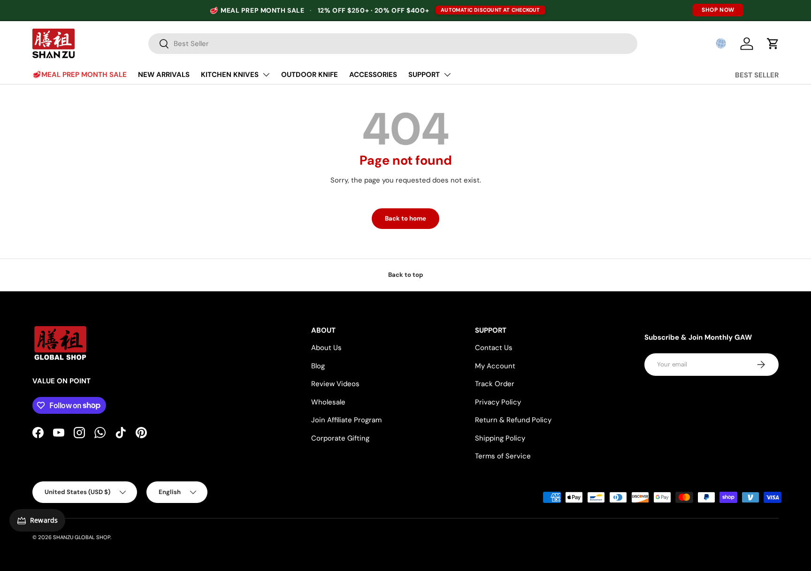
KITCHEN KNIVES (230, 74)
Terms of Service (503, 456)
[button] (721, 44)
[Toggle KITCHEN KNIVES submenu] (266, 74)
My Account (495, 366)
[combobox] (392, 43)
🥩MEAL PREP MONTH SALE (79, 74)
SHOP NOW (718, 10)
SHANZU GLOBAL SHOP (81, 537)
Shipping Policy (500, 438)
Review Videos (335, 383)
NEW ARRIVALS (164, 74)
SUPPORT (424, 74)
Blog (318, 366)
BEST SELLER (757, 75)
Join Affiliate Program (346, 420)
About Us (326, 347)
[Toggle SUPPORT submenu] (447, 74)
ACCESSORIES (373, 74)
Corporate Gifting (340, 438)
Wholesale (328, 402)
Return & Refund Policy (513, 420)
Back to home (405, 218)
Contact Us (494, 347)
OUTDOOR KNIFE (309, 74)
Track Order (494, 383)
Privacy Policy (498, 402)
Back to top (405, 275)
